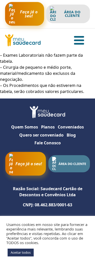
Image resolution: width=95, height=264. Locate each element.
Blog (71, 135)
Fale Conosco (47, 143)
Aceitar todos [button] (21, 252)
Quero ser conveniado (41, 135)
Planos (48, 127)
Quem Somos (24, 127)
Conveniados (71, 127)
